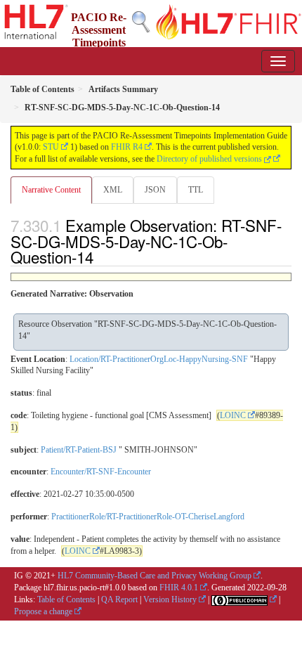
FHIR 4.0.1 (178, 587)
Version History (170, 599)
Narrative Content (51, 190)
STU (51, 147)
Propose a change (43, 611)
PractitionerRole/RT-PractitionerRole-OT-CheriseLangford (147, 516)
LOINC (233, 415)
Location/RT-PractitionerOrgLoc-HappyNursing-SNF (159, 359)
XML (112, 190)
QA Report (119, 599)
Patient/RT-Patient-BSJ (79, 450)
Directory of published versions (210, 159)
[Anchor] (101, 256)
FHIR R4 (127, 147)
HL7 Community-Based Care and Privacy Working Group (154, 576)
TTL (195, 190)
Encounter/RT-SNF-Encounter (101, 471)
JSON (155, 190)
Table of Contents (66, 599)
